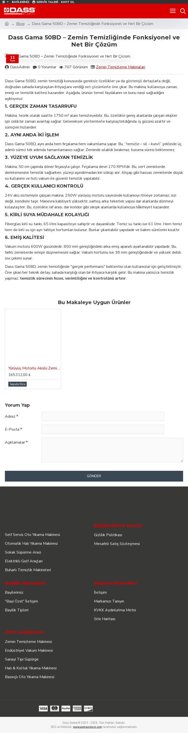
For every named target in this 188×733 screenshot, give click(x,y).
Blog (20, 23)
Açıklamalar (15, 442)
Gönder (94, 476)
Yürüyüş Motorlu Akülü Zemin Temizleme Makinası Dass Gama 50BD (33, 368)
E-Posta (12, 429)
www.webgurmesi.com (87, 727)
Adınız (10, 416)
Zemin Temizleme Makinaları (120, 67)
